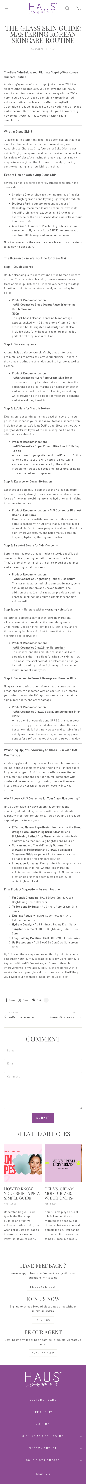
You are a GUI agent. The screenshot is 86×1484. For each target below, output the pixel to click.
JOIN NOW (43, 1320)
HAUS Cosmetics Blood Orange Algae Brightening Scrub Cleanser (44, 307)
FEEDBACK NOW (43, 1286)
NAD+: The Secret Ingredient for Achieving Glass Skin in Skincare (22, 1017)
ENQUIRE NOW (43, 1353)
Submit (43, 1117)
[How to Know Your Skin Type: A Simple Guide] (23, 1163)
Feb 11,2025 (10, 1203)
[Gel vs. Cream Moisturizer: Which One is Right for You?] (63, 1163)
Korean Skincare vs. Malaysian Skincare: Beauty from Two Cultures (64, 1017)
